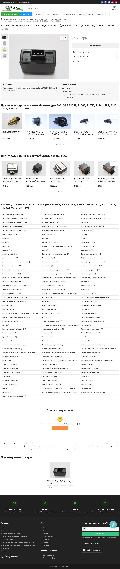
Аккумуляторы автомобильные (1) (13, 226)
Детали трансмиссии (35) (10, 258)
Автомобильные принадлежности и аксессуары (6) (97, 218)
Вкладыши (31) (46, 238)
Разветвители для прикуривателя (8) (92, 321)
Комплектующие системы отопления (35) (94, 277)
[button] (56, 144)
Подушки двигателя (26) (49, 305)
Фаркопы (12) (85, 376)
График (90, 14)
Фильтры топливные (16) (10, 384)
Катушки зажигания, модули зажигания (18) (55, 270)
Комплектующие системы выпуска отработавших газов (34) (60, 277)
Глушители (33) (7, 250)
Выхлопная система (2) (88, 242)
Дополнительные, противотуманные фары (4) (16, 262)
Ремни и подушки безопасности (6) (92, 329)
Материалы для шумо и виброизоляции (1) (55, 289)
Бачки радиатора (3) (87, 230)
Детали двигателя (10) (9, 254)
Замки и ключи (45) (48, 266)
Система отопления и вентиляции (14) (93, 345)
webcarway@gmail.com (25, 2)
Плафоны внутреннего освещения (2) (14, 301)
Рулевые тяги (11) (47, 337)
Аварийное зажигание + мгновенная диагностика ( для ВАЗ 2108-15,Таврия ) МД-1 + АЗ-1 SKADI (59, 482)
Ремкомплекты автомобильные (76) (53, 329)
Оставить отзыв (60, 428)
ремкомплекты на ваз (39, 443)
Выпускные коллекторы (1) (50, 242)
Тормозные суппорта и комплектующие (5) (55, 368)
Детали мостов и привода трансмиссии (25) (55, 254)
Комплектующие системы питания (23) (14, 281)
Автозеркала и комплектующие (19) (13, 214)
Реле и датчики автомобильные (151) (14, 329)
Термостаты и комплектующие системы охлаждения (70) (59, 360)
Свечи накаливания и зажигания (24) (14, 345)
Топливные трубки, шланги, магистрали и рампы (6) (97, 360)
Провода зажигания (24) (88, 313)
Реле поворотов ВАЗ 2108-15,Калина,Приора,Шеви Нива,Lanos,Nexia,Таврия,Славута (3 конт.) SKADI (36, 180)
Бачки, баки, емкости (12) (10, 234)
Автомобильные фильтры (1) (51, 222)
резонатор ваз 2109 (111, 446)
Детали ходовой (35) (48, 258)
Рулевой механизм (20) (9, 337)
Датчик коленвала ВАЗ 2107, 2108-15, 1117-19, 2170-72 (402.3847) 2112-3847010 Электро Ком (83, 133)
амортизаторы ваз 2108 (87, 443)
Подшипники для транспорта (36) (91, 305)
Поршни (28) (85, 309)
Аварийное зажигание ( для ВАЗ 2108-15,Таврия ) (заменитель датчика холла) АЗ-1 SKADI (11, 180)
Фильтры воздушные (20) (10, 380)
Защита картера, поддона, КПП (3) (91, 266)
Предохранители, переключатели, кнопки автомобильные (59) (21, 313)
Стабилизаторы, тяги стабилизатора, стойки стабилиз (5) (59, 352)
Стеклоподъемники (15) (88, 356)
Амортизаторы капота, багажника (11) (93, 226)
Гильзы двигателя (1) (87, 246)
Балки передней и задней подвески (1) (54, 230)
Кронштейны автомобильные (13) (52, 285)
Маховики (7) (85, 289)
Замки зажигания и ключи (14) (11, 266)
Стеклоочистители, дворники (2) (52, 356)
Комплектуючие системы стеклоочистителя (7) (17, 277)
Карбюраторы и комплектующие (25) (13, 270)
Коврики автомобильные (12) (11, 274)
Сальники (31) (85, 341)
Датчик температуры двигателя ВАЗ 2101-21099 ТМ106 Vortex (11, 132)
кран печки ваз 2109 (112, 443)
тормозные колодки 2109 (86, 446)
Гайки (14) (5, 246)
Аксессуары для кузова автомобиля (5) (54, 226)
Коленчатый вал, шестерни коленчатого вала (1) (57, 274)
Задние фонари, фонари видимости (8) (93, 262)
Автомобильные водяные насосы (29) (93, 214)
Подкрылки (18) (7, 305)
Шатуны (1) (5, 392)
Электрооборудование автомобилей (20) (94, 392)
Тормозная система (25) (9, 364)
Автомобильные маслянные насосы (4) (14, 218)
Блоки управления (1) (48, 234)
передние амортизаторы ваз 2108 (11, 443)
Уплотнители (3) (7, 376)
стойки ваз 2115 (100, 443)
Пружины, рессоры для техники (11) (92, 317)
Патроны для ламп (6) (48, 297)
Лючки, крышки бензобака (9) (11, 289)
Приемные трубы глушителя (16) (52, 313)
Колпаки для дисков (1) (88, 274)
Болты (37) (84, 234)
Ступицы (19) (6, 360)
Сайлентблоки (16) (47, 341)
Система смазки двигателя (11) (12, 349)
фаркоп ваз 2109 (29, 446)
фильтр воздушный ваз (54, 443)
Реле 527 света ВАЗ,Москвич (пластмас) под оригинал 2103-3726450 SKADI (83, 180)
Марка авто (26, 14)
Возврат (55, 14)
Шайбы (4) (5, 388)
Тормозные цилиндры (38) (89, 368)
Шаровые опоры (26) (87, 388)
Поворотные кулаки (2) (49, 301)
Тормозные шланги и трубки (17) (12, 372)
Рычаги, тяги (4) (7, 341)
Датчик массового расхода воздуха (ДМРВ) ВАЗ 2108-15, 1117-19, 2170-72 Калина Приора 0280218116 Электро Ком (59, 133)
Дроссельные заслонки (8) (50, 262)
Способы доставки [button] (82, 52)
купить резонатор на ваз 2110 (68, 446)
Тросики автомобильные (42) (90, 372)
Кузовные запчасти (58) (88, 285)
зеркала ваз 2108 (18, 446)
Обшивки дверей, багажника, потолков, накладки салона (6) (60, 293)
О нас (47, 14)
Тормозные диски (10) (88, 364)
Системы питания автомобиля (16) (52, 349)
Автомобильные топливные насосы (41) (14, 222)
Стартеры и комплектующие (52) (91, 352)
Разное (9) (5, 325)
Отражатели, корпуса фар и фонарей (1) (14, 297)
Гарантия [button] (79, 61)
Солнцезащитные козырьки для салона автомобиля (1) (98, 349)
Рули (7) (83, 337)
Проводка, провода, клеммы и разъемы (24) (16, 317)
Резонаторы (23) (86, 325)
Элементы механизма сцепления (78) (14, 396)
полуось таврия (99, 446)
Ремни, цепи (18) (47, 333)
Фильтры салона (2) (87, 380)
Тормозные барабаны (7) (49, 364)
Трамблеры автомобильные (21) (52, 372)
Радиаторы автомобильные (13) (52, 321)
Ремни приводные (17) (9, 333)
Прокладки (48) (46, 317)
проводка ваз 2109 (40, 446)
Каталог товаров (11, 14)
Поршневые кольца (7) (9, 309)
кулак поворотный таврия (48, 449)
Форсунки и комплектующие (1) (51, 384)
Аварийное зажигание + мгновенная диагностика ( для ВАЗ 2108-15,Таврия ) (59, 180)
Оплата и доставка (68, 14)
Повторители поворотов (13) (90, 301)
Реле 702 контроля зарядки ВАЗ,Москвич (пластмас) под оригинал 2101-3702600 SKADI (106, 180)
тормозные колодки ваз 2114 (66, 449)
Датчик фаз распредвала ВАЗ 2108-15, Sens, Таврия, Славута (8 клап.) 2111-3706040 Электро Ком (107, 133)
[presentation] (61, 38)
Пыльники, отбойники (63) (10, 321)
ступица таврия (27, 443)
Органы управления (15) (88, 293)
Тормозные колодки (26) (10, 368)
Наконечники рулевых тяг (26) (11, 293)
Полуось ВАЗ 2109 (34, 449)
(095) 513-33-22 (9, 2)
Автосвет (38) (85, 222)
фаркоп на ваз (7, 446)
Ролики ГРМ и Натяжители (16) (90, 333)
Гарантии (81, 14)
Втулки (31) (84, 238)
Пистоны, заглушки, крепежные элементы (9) (95, 297)
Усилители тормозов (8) (49, 376)
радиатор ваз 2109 (53, 446)
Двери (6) (45, 250)
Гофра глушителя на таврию (71, 443)
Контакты (100, 14)
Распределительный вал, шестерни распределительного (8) (60, 325)
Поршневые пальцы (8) (49, 309)
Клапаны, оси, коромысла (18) (90, 270)
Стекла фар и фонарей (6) (10, 356)
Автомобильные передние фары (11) (53, 218)
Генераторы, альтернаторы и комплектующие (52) (57, 246)
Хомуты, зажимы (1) (87, 384)
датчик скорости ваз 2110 (83, 449)
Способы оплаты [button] (82, 57)
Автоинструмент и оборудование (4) (53, 214)
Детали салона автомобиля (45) (91, 254)
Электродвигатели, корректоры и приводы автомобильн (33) (61, 392)
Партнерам (37, 14)
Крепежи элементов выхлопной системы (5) (16, 285)
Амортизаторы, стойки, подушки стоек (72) (15, 230)
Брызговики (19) (7, 238)
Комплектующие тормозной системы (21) (55, 281)
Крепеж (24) (85, 281)
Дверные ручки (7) (87, 250)
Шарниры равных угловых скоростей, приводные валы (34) (60, 388)
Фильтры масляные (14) (49, 380)
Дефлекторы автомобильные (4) (91, 258)
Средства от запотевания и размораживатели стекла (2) (20, 352)
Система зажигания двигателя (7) (52, 345)
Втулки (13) (5, 242)
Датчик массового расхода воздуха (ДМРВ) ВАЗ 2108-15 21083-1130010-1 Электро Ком (35, 133)
